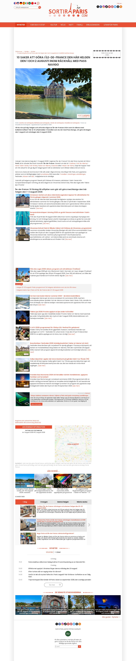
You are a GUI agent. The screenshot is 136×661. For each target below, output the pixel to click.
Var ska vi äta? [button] (37, 24)
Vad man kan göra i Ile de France (33, 463)
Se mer (52, 585)
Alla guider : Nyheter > (111, 617)
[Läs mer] (39, 208)
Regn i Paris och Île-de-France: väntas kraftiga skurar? (55, 533)
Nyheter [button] (21, 24)
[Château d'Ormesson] (53, 94)
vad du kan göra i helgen (52, 463)
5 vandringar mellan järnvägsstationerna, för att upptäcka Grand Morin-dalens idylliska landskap (44, 490)
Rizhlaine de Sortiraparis (41, 123)
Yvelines (72, 163)
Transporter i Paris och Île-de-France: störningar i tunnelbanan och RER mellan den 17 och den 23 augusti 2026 (61, 520)
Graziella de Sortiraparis (72, 123)
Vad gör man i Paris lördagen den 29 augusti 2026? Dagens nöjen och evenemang (107, 611)
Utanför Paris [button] (111, 24)
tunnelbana (44, 174)
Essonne (55, 166)
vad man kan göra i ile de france (71, 463)
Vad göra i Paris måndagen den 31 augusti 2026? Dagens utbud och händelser (55, 611)
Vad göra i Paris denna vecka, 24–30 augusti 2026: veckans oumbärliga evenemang (25, 490)
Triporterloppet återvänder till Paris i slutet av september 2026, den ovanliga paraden (59, 580)
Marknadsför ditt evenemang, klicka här (28, 422)
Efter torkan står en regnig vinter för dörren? (44, 572)
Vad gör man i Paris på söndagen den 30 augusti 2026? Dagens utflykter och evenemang (81, 611)
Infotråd (49, 552)
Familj (80, 24)
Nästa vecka (82, 502)
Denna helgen (63, 502)
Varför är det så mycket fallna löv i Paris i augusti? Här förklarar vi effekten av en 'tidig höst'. (59, 575)
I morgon (44, 502)
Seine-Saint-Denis (21, 166)
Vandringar (72, 174)
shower (25, 176)
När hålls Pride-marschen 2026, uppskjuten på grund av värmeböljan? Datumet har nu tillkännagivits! (63, 490)
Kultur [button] (54, 24)
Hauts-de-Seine (68, 166)
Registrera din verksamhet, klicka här (27, 421)
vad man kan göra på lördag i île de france (48, 465)
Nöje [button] (63, 24)
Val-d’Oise (33, 166)
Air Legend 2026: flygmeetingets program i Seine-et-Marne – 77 (82, 490)
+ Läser (58, 552)
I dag (25, 502)
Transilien (63, 174)
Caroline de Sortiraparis (26, 123)
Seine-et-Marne (44, 166)
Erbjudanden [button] (92, 24)
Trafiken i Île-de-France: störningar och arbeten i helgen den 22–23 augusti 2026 (60, 507)
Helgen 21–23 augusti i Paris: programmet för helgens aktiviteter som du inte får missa (46, 287)
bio (33, 176)
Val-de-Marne (82, 163)
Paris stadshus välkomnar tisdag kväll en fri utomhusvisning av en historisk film (56, 562)
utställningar (80, 174)
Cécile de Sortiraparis (57, 123)
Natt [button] (71, 24)
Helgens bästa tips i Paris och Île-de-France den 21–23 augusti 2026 (40, 290)
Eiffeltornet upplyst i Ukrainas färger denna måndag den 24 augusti (52, 568)
